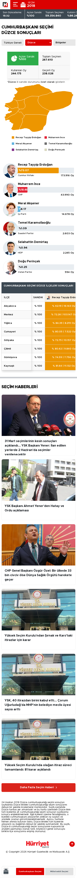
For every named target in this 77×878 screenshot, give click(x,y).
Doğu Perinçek (29, 261)
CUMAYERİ (10, 332)
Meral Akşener (28, 203)
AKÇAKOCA (10, 306)
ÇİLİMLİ (7, 349)
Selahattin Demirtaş (33, 242)
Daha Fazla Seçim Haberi (37, 787)
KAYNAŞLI (9, 366)
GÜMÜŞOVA (10, 357)
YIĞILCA (8, 323)
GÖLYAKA (9, 340)
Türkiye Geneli (12, 43)
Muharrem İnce (29, 184)
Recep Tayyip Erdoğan (35, 164)
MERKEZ (8, 314)
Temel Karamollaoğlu (34, 222)
